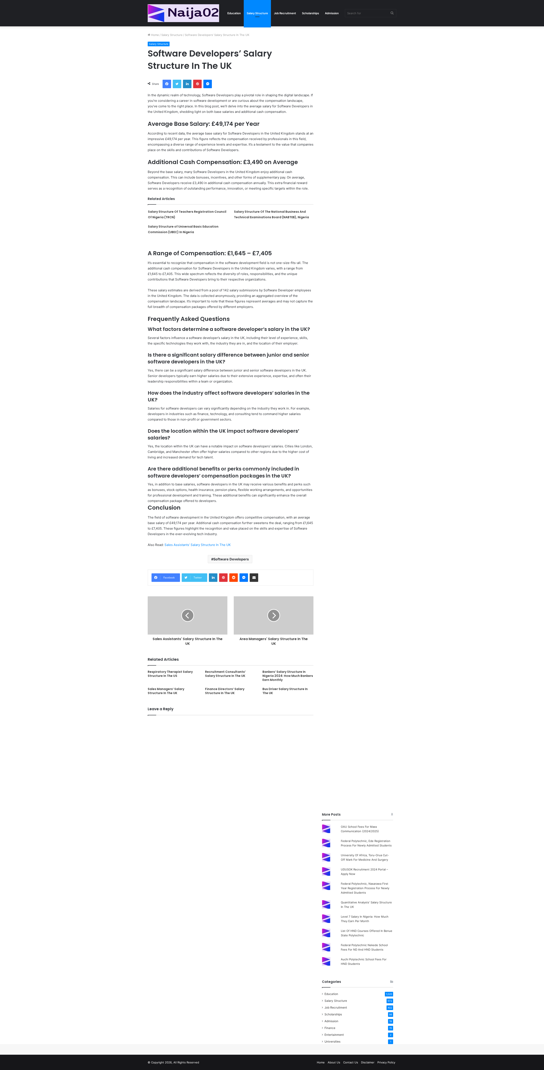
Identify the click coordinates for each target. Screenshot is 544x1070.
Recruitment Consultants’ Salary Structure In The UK (225, 674)
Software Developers (231, 559)
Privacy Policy (386, 1062)
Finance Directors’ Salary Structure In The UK (224, 691)
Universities (332, 1041)
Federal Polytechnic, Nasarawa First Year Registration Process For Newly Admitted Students (365, 888)
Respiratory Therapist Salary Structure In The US (170, 674)
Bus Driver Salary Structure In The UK (285, 691)
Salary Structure (257, 13)
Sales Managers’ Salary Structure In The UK (166, 691)
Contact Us (350, 1062)
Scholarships (310, 13)
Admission (332, 13)
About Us (334, 1062)
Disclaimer (367, 1062)
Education (234, 13)
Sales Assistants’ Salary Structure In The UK (197, 545)
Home (154, 35)
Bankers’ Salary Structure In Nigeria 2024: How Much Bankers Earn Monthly (287, 676)
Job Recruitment (285, 13)
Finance (329, 1028)
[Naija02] (183, 13)
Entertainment (334, 1034)
